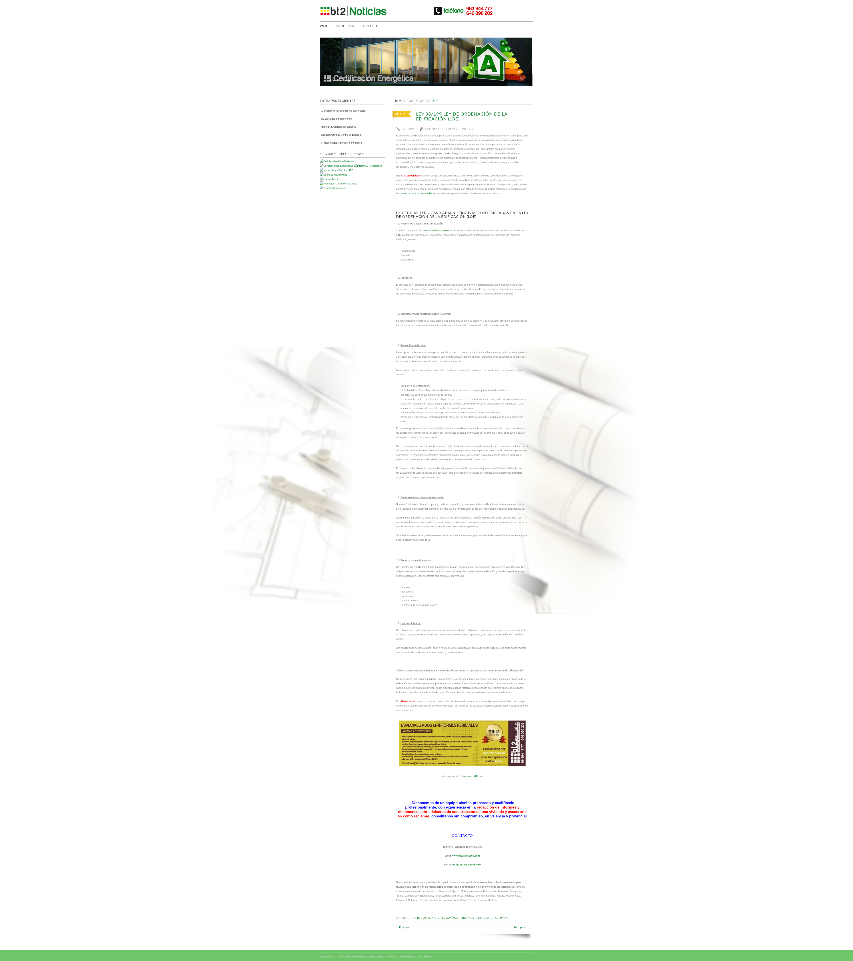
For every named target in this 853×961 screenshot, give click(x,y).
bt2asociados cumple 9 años (336, 118)
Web (323, 26)
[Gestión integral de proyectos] (368, 165)
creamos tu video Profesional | (382, 956)
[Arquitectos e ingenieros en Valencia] (330, 179)
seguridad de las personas (438, 230)
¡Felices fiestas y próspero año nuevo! (342, 142)
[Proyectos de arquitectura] (336, 165)
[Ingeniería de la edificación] (333, 188)
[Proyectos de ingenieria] (338, 183)
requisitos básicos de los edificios (418, 193)
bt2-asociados (428, 918)
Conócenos (344, 26)
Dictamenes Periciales (457, 918)
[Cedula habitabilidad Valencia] (337, 161)
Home (398, 101)
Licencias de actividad (493, 918)
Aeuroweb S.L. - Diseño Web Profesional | (342, 956)
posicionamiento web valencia (415, 956)
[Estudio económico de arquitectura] (333, 174)
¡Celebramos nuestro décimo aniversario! (343, 110)
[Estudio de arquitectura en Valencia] (336, 170)
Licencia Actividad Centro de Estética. (341, 134)
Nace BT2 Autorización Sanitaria (338, 126)
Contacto (370, 26)
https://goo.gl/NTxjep (472, 776)
